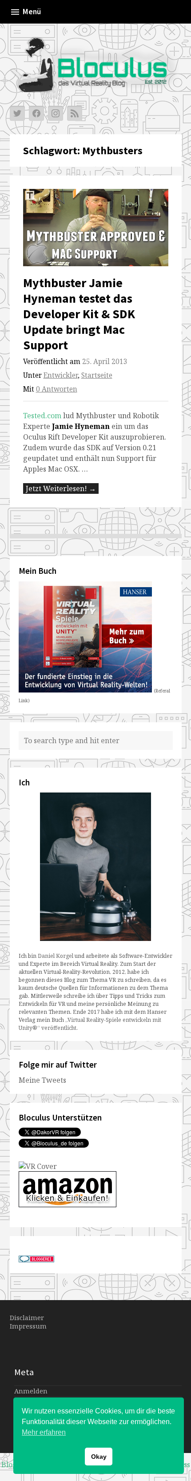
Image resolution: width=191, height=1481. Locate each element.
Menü (32, 11)
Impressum (28, 1326)
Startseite (96, 375)
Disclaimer (27, 1317)
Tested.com (42, 415)
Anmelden (31, 1391)
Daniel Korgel (55, 956)
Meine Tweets (42, 1080)
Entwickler (61, 375)
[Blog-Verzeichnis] (36, 1260)
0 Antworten (56, 389)
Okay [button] (99, 1456)
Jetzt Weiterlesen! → (61, 488)
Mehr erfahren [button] (44, 1432)
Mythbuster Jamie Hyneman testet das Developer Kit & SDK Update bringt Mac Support (79, 314)
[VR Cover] (38, 1166)
